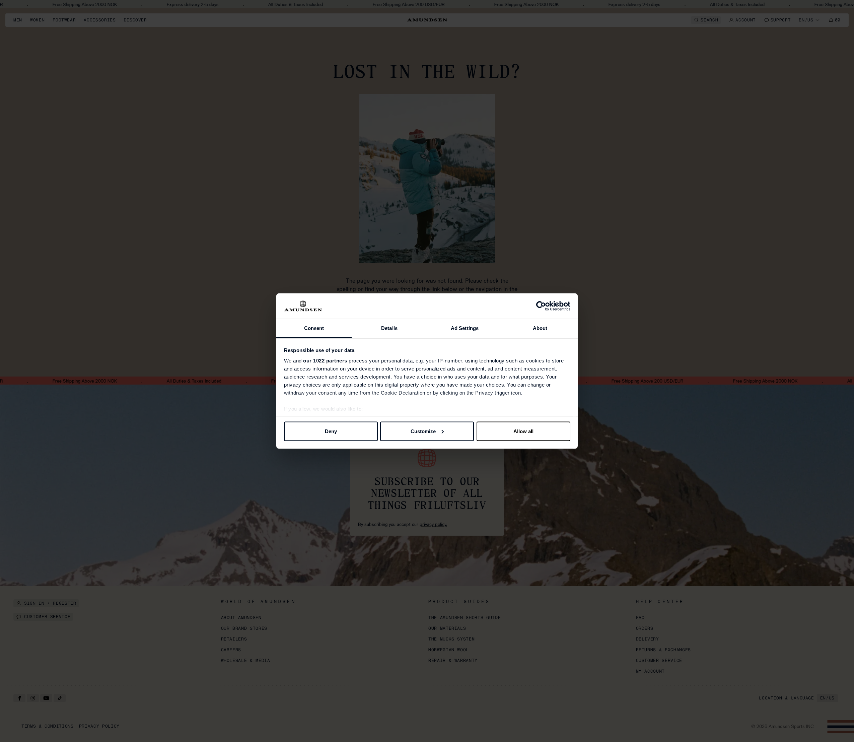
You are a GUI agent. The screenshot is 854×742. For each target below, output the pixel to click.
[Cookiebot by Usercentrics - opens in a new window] (541, 306)
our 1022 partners (325, 360)
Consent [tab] (314, 328)
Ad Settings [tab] (465, 328)
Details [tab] (389, 328)
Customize (423, 431)
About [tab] (540, 328)
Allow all (523, 431)
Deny (331, 431)
